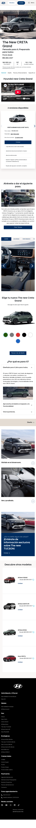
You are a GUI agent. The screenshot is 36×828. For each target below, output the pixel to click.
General (3, 73)
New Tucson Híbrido (6, 744)
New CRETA (22, 656)
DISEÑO (6, 239)
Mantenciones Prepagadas (8, 779)
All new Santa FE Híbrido (7, 747)
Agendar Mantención (7, 777)
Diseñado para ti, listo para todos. (15, 367)
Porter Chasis (5, 767)
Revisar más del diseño (18, 353)
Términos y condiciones (18, 809)
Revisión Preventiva (6, 782)
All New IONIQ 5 (5, 752)
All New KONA (22, 630)
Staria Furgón (5, 762)
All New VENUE (22, 577)
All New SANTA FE (23, 604)
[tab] (18, 266)
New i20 (3, 699)
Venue (3, 716)
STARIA (3, 759)
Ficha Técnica (18, 227)
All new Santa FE (5, 729)
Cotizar (21, 3)
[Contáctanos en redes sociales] (2, 805)
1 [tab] (16, 175)
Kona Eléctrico (5, 749)
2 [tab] (19, 175)
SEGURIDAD (16, 239)
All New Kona (4, 724)
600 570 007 (6, 795)
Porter (3, 764)
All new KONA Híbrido (7, 739)
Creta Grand (4, 721)
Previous (4, 266)
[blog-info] (3, 3)
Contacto (4, 787)
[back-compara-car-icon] (10, 580)
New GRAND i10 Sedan (7, 706)
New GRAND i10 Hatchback (8, 696)
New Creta (4, 719)
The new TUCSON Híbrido (8, 742)
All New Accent (5, 709)
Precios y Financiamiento (20, 73)
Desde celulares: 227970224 (11, 797)
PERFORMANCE (26, 239)
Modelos (11, 3)
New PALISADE (5, 732)
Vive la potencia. (9, 412)
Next (34, 126)
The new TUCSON (6, 727)
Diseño (10, 73)
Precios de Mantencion (7, 785)
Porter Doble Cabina (7, 769)
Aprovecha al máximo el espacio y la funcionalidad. (16, 405)
